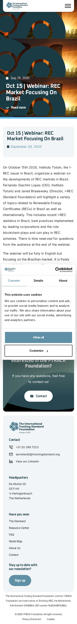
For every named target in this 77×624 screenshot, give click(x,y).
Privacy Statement (31, 619)
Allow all (38, 337)
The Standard (17, 521)
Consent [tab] (14, 280)
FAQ (11, 534)
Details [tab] (38, 280)
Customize (36, 350)
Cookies (51, 619)
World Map (15, 541)
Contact (14, 554)
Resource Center (19, 527)
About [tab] (63, 280)
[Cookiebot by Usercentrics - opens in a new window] (55, 269)
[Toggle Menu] (68, 6)
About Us (14, 548)
